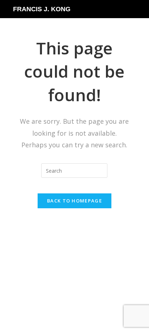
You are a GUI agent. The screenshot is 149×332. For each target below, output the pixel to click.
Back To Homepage (74, 200)
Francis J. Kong (42, 9)
